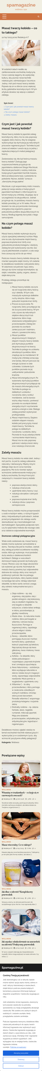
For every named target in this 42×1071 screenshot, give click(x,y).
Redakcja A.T (23, 37)
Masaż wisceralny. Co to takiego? (17, 845)
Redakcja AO (8, 799)
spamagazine (21, 5)
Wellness (15, 742)
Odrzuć (21, 1066)
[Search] (38, 16)
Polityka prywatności (18, 1047)
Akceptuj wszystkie (21, 1053)
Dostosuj (21, 1059)
